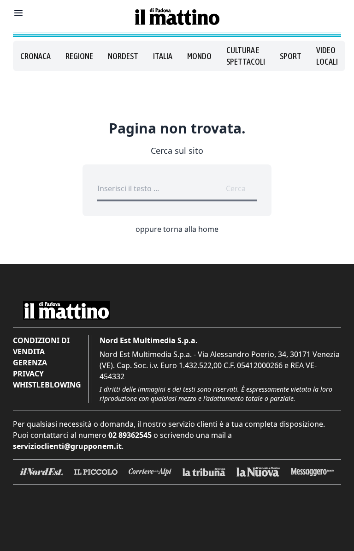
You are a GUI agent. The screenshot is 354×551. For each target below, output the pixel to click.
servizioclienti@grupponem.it (67, 446)
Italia (162, 56)
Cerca (236, 188)
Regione (79, 56)
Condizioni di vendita (41, 346)
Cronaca (35, 56)
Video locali (327, 56)
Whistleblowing (47, 385)
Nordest (123, 56)
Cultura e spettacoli (245, 56)
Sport (290, 56)
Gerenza (30, 362)
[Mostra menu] (18, 12)
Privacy (28, 374)
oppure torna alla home (177, 229)
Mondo (199, 56)
